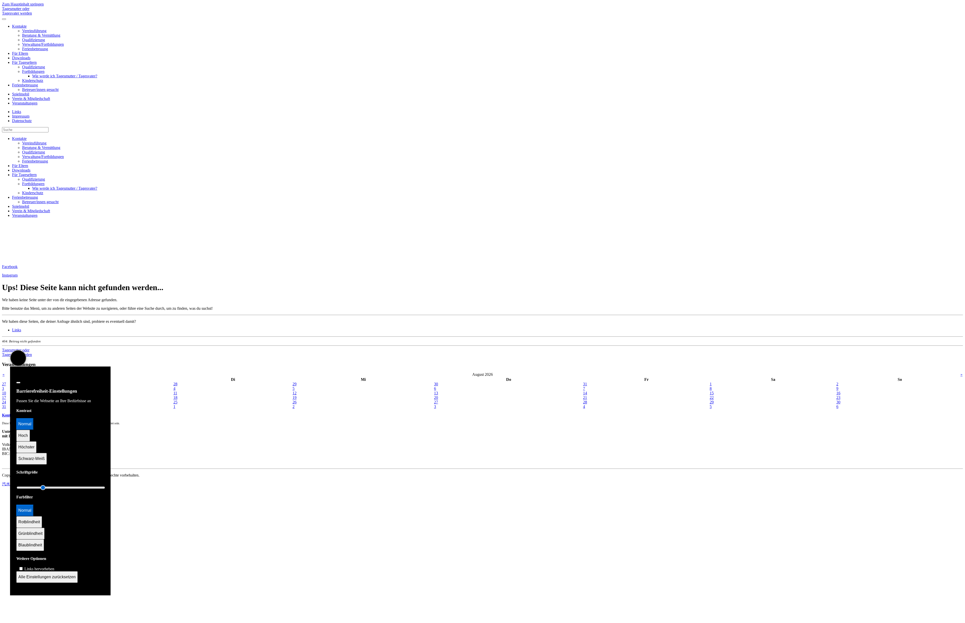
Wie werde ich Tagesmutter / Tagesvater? (64, 76)
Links (16, 112)
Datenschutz (22, 121)
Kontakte (19, 26)
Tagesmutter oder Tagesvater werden (17, 11)
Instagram (10, 275)
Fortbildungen (33, 71)
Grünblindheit (30, 533)
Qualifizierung (33, 40)
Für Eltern (20, 53)
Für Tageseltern (24, 62)
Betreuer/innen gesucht (40, 89)
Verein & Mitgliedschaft (31, 98)
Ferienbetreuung (35, 49)
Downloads (21, 58)
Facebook (10, 267)
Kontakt (9, 415)
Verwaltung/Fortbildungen (43, 44)
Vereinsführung (34, 31)
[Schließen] (18, 382)
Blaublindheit (30, 545)
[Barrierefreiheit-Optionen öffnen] (18, 358)
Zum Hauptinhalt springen (23, 4)
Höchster (26, 447)
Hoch (23, 435)
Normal (24, 424)
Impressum (20, 116)
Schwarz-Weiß (31, 458)
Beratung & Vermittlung (41, 35)
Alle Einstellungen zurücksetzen (47, 577)
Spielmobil (20, 94)
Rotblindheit (29, 522)
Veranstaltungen (24, 103)
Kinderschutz (32, 80)
